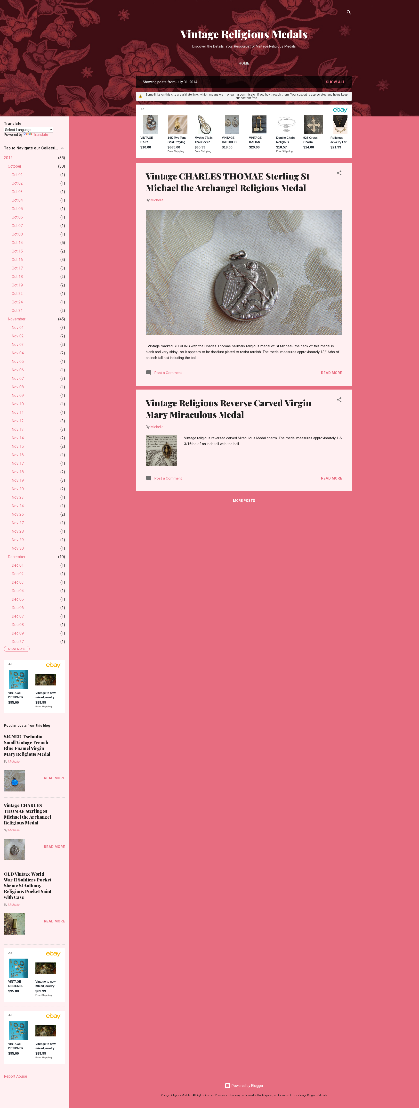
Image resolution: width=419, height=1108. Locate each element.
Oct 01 (17, 174)
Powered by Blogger (247, 1086)
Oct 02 (17, 183)
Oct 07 (17, 225)
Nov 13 (18, 429)
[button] (339, 174)
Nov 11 (18, 412)
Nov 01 (18, 327)
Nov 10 (18, 404)
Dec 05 (18, 599)
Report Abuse (15, 1076)
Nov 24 (18, 506)
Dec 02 (18, 573)
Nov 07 (18, 378)
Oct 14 (17, 242)
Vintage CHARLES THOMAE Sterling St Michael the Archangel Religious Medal (227, 181)
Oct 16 (17, 259)
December (16, 556)
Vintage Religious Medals (244, 34)
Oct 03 (17, 191)
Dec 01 (18, 565)
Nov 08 (18, 387)
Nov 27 (18, 523)
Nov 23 (18, 497)
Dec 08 (18, 624)
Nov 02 (18, 336)
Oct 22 (17, 293)
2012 (8, 157)
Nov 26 (18, 514)
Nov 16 (18, 455)
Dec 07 (18, 616)
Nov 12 (18, 421)
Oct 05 (17, 208)
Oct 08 (17, 234)
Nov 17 (18, 463)
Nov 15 (18, 446)
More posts (244, 501)
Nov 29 (18, 540)
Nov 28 (18, 531)
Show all (335, 82)
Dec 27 (18, 641)
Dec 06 (18, 607)
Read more (331, 373)
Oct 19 (17, 285)
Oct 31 (17, 310)
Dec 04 (18, 590)
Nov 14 (18, 438)
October (14, 166)
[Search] (349, 13)
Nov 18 (18, 472)
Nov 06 (18, 370)
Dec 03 (18, 582)
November (16, 319)
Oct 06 (17, 217)
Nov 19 (18, 480)
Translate (40, 134)
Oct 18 (17, 276)
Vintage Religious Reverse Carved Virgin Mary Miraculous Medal (228, 408)
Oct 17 (17, 268)
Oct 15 (17, 251)
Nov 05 (18, 361)
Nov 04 (18, 353)
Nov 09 (18, 395)
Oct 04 (17, 200)
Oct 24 (17, 302)
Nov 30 (18, 548)
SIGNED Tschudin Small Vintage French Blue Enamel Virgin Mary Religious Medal (27, 745)
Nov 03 (18, 344)
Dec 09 (18, 633)
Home (244, 63)
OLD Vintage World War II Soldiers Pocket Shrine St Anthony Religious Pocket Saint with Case (27, 885)
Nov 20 (18, 489)
